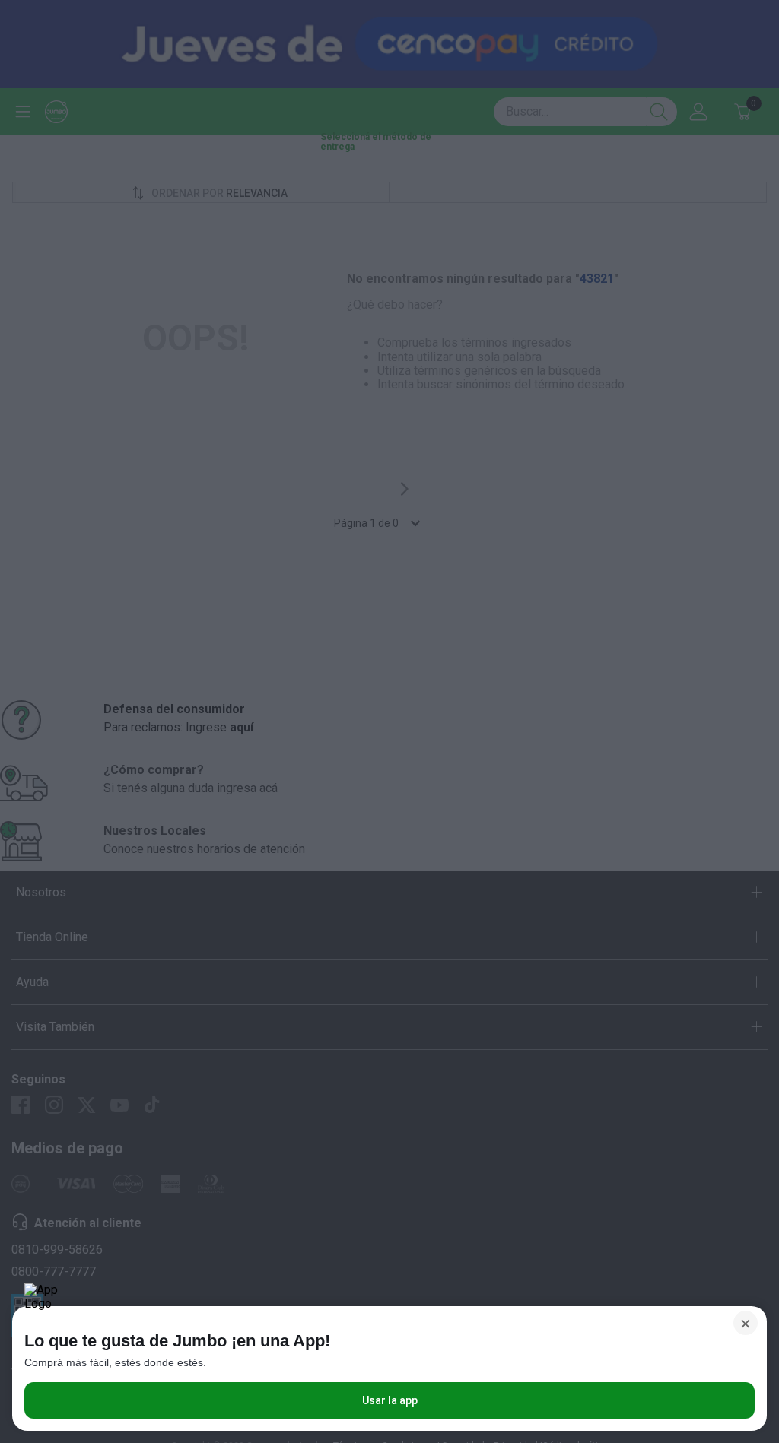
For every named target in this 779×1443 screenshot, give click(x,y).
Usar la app (390, 1400)
